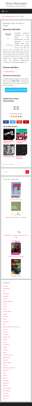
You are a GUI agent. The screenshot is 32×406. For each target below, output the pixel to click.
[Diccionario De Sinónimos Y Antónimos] (16, 209)
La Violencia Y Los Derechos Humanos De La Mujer (16, 236)
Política (5, 378)
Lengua (5, 350)
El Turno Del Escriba (16, 199)
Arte (4, 291)
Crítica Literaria (7, 311)
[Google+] (19, 122)
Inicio (3, 16)
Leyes (4, 352)
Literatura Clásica (8, 355)
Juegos (5, 347)
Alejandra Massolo (9, 71)
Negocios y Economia (9, 367)
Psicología (6, 380)
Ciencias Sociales (9, 16)
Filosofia (5, 332)
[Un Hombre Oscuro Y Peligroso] (16, 248)
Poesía (5, 375)
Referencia (6, 383)
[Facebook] (6, 122)
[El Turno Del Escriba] (16, 190)
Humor (5, 342)
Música (5, 365)
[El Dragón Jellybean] (16, 267)
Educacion (6, 321)
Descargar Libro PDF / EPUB (17, 90)
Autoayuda (6, 293)
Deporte (5, 316)
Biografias (5, 296)
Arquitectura (6, 288)
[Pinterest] (26, 122)
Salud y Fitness (7, 388)
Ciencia (5, 298)
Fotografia (6, 334)
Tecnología (6, 396)
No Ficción (6, 370)
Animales (5, 286)
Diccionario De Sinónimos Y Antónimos (16, 217)
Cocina (5, 304)
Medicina (5, 360)
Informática (6, 344)
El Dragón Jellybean (16, 276)
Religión (5, 385)
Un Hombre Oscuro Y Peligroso (16, 256)
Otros (4, 373)
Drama (5, 319)
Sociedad (5, 393)
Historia (5, 339)
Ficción (5, 329)
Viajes (4, 398)
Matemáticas (6, 357)
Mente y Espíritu (7, 362)
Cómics (5, 306)
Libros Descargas (16, 3)
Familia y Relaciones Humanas (11, 327)
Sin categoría (6, 390)
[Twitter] (13, 122)
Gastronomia (6, 337)
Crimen (5, 309)
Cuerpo (5, 314)
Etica (4, 324)
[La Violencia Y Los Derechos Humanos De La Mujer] (16, 227)
